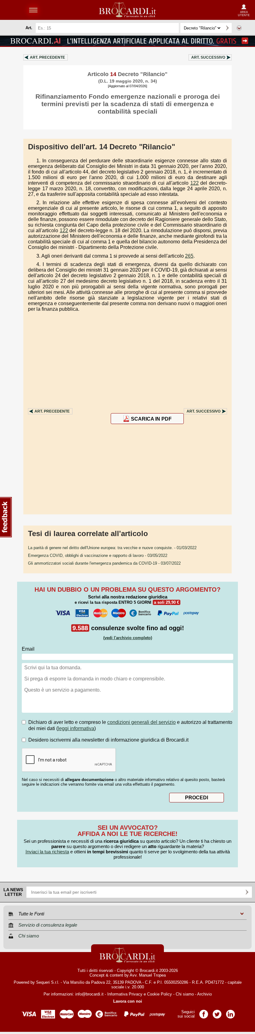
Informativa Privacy (124, 994)
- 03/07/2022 (104, 563)
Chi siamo (185, 994)
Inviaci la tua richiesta (47, 851)
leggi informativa (76, 728)
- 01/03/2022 (112, 547)
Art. (47, 57)
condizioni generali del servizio (141, 722)
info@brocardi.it (89, 994)
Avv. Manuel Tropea (148, 975)
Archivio (204, 994)
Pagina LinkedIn (230, 1012)
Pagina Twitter (217, 1012)
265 (189, 256)
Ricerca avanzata (239, 28)
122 (194, 183)
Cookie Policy (159, 994)
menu (33, 10)
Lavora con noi (127, 1001)
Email (28, 649)
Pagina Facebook (203, 1012)
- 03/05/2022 (97, 555)
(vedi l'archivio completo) (127, 637)
